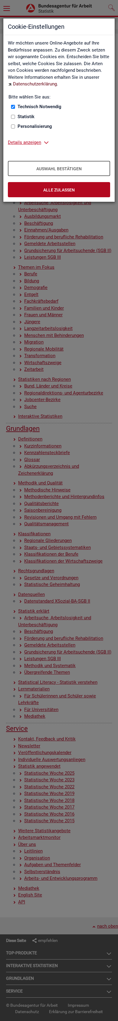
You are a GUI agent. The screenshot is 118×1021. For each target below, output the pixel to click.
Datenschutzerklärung (35, 84)
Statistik (26, 116)
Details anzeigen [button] (24, 142)
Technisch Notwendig (39, 106)
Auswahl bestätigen (59, 168)
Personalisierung (35, 126)
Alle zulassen (59, 190)
